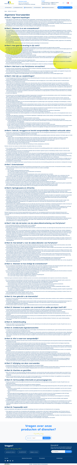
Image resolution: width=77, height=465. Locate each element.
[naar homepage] (9, 3)
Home (6, 11)
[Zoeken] (70, 7)
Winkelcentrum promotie (48, 7)
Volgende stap (47, 438)
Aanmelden (68, 451)
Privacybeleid (42, 458)
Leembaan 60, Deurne (10, 452)
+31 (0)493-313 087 (22, 452)
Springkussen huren (18, 7)
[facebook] (5, 461)
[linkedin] (10, 461)
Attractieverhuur (28, 7)
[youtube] (8, 461)
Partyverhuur (9, 7)
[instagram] (13, 461)
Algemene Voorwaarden (27, 458)
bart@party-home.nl (12, 399)
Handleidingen (59, 458)
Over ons (6, 458)
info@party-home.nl (55, 2)
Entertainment (38, 7)
